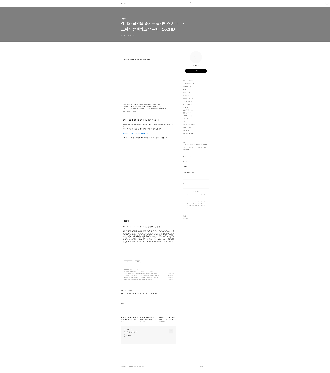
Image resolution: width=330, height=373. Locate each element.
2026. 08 (196, 191)
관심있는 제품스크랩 (189, 124)
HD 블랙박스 (126, 269)
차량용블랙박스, (186, 150)
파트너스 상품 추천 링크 (189, 133)
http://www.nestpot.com (144, 111)
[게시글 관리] (131, 262)
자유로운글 (187, 86)
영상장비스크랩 (188, 98)
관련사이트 (200, 366)
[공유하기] (129, 262)
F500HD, (205, 147)
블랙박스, (205, 144)
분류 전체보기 (188, 80)
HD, (190, 147)
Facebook (186, 172)
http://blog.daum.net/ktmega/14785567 (135, 133)
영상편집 (186, 95)
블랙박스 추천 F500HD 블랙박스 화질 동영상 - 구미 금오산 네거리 (139, 279)
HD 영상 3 (186, 92)
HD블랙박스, (186, 147)
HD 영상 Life (125, 3)
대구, (193, 147)
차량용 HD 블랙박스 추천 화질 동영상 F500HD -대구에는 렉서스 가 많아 (140, 273)
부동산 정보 (187, 127)
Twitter (192, 172)
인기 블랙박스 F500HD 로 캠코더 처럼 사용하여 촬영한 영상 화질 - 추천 (140, 275)
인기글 (189, 156)
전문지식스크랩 (187, 101)
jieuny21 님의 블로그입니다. (131, 332)
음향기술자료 (187, 113)
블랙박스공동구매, (198, 147)
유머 (185, 121)
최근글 (184, 156)
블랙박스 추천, (199, 144)
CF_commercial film (189, 83)
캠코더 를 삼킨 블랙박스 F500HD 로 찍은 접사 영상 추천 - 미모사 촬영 (140, 277)
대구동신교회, (186, 144)
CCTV (185, 119)
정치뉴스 (186, 130)
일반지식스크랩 (187, 104)
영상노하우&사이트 (188, 110)
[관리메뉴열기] (327, 3)
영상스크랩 (186, 107)
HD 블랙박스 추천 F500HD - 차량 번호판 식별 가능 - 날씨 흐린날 (139, 272)
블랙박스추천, (193, 144)
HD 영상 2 (187, 89)
